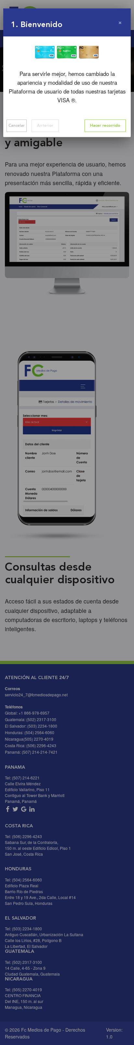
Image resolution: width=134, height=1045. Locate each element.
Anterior (45, 126)
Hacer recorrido (105, 126)
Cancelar (16, 126)
